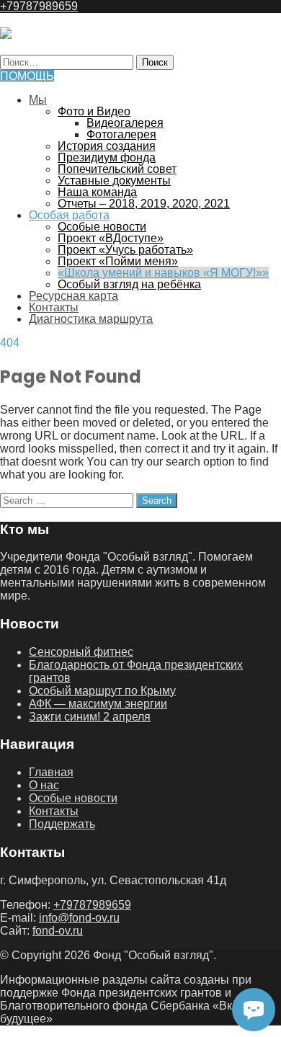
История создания (107, 146)
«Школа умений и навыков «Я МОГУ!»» (163, 273)
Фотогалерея (121, 134)
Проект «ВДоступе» (111, 238)
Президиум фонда (107, 157)
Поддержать (62, 824)
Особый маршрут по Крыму (102, 691)
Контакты (54, 307)
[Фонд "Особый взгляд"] (6, 35)
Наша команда (97, 192)
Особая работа (69, 215)
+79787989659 (39, 6)
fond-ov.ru (57, 931)
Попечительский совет (117, 169)
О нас (44, 785)
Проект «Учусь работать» (125, 250)
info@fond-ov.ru (79, 918)
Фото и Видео (94, 111)
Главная (51, 772)
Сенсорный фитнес (81, 652)
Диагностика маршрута (91, 319)
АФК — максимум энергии (98, 704)
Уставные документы (114, 180)
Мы (38, 100)
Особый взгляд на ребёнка (129, 284)
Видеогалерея (125, 123)
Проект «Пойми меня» (118, 261)
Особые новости (102, 227)
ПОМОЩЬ (27, 76)
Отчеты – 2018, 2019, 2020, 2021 (144, 203)
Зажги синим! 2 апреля (90, 717)
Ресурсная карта (73, 296)
